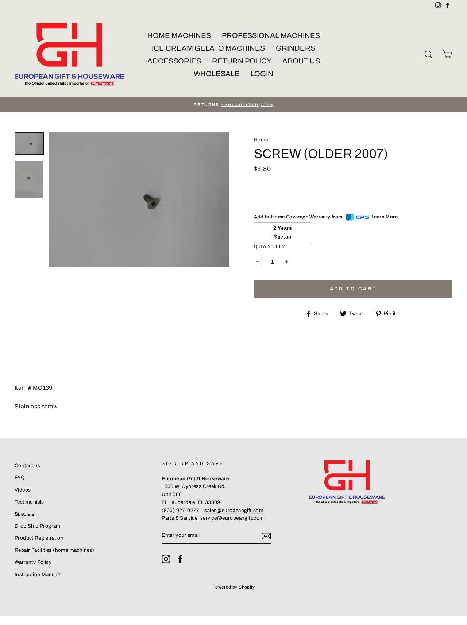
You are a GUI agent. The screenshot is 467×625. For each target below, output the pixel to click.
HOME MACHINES (179, 35)
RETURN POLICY (241, 61)
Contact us (27, 465)
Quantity (270, 246)
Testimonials (29, 502)
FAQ (20, 477)
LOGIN (262, 74)
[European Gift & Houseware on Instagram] (166, 559)
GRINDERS (295, 48)
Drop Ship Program (38, 526)
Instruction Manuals (38, 574)
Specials (24, 514)
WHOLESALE (217, 74)
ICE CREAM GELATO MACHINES (208, 48)
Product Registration (39, 538)
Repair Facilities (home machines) (54, 550)
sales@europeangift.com (233, 510)
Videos (23, 490)
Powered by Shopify (233, 587)
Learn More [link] (384, 217)
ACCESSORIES (174, 61)
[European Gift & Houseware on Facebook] (180, 559)
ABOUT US (301, 61)
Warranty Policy (33, 562)
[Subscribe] (266, 535)
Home (261, 140)
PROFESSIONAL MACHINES (271, 35)
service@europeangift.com (232, 518)
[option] (233, 105)
